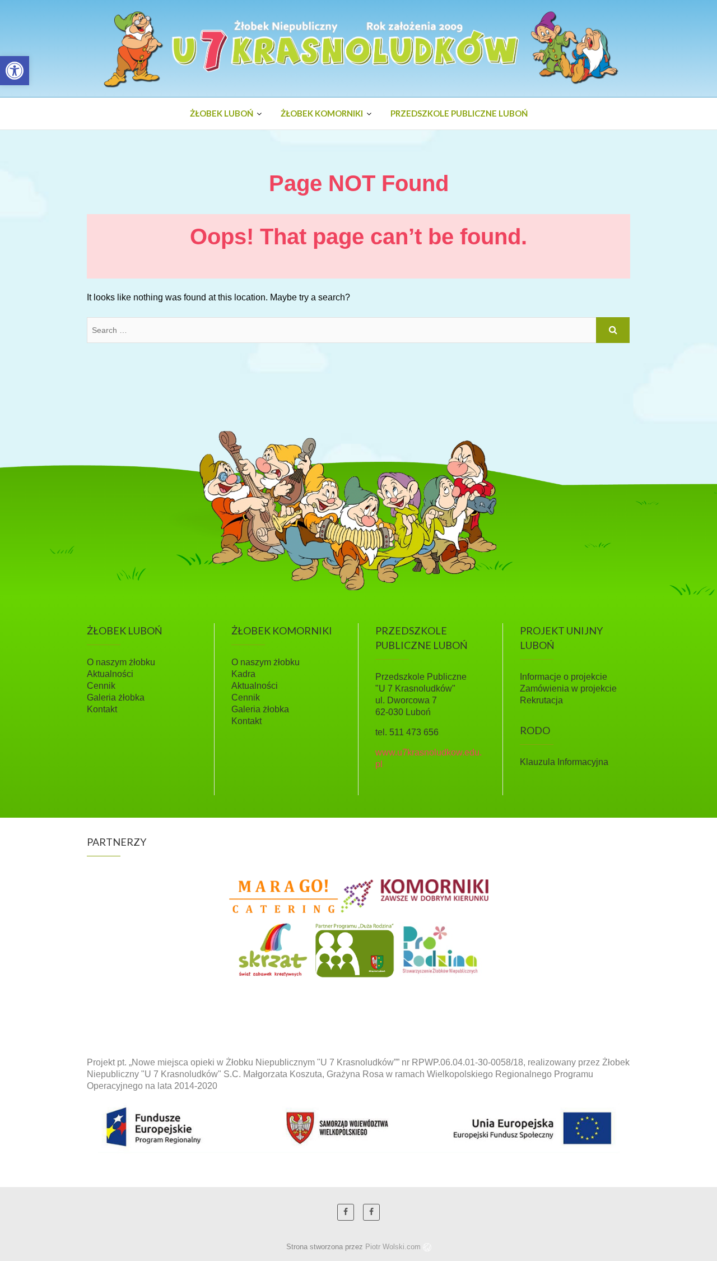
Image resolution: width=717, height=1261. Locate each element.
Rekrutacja (541, 700)
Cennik (101, 685)
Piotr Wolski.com (394, 1247)
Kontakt (102, 709)
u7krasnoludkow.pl (141, 109)
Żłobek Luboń (221, 113)
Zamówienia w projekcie (568, 688)
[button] (14, 70)
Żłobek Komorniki (322, 113)
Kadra (243, 674)
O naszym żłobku (121, 662)
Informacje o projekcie (563, 677)
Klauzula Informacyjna (564, 762)
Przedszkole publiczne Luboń (459, 113)
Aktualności (110, 674)
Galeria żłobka (116, 697)
